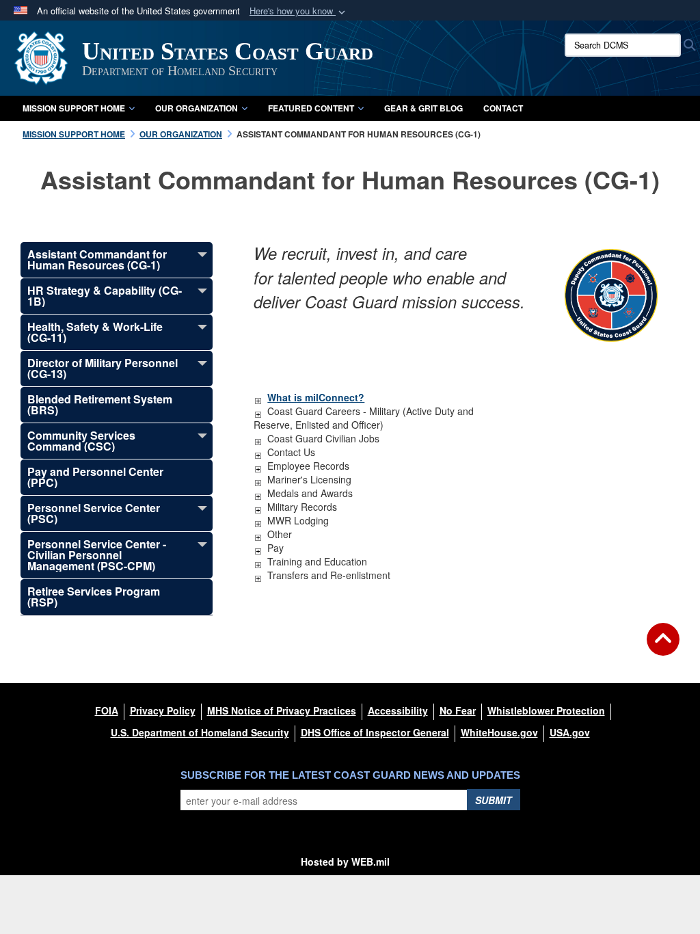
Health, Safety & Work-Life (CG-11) (95, 332)
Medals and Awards (310, 493)
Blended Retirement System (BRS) (99, 404)
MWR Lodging (298, 520)
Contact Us (291, 452)
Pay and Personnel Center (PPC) (95, 477)
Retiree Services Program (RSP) (93, 596)
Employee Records (308, 465)
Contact (503, 108)
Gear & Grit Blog (423, 108)
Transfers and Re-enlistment (328, 575)
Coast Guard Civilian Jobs (323, 438)
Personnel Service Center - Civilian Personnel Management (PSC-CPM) (96, 555)
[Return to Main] (663, 647)
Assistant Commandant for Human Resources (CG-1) (97, 259)
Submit (493, 800)
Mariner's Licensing (309, 479)
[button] (299, 11)
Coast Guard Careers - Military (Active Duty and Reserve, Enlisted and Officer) (364, 417)
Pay (275, 548)
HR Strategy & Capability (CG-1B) (104, 295)
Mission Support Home (74, 108)
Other (279, 534)
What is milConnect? (315, 397)
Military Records (302, 506)
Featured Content (311, 108)
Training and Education (317, 561)
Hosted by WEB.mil (345, 861)
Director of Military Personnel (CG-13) (102, 368)
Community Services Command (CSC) (81, 440)
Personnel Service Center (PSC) (93, 513)
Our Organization (196, 108)
